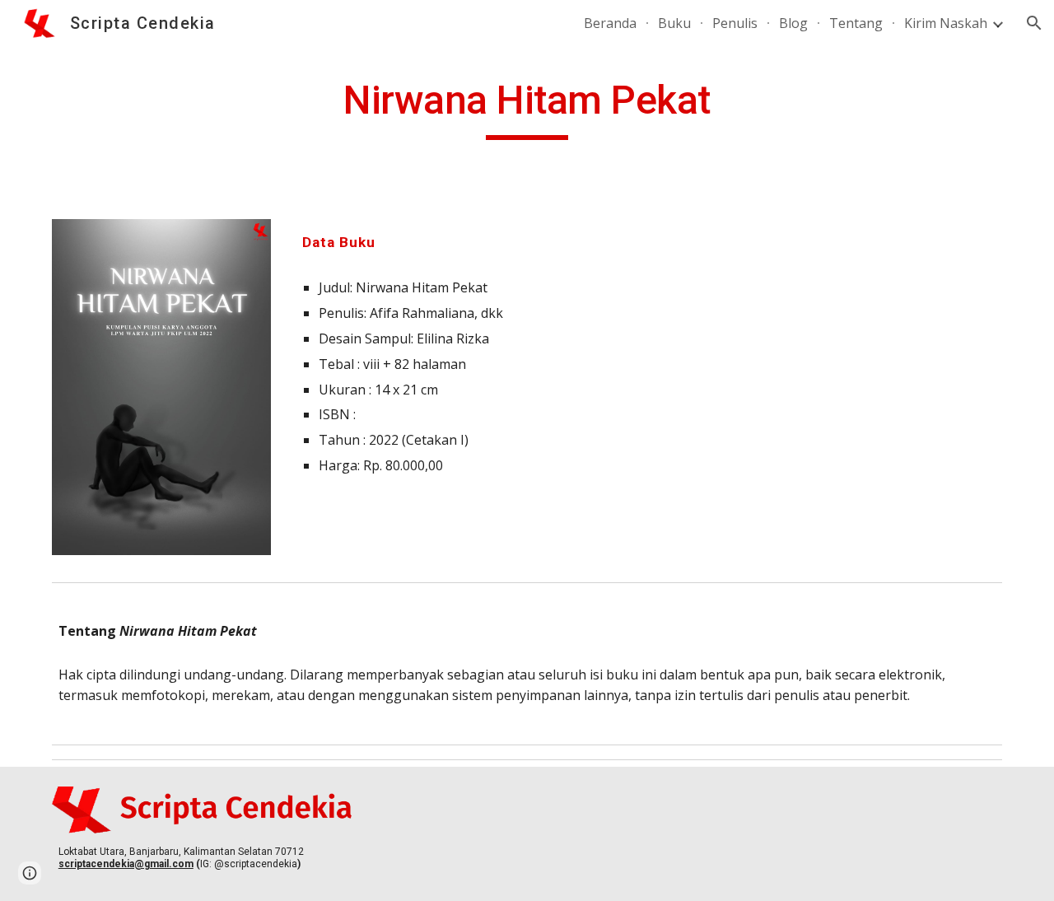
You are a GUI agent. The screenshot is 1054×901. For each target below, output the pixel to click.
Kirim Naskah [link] (945, 23)
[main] (527, 108)
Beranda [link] (610, 23)
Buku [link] (674, 23)
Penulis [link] (735, 23)
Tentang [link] (856, 23)
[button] (1034, 23)
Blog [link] (793, 23)
